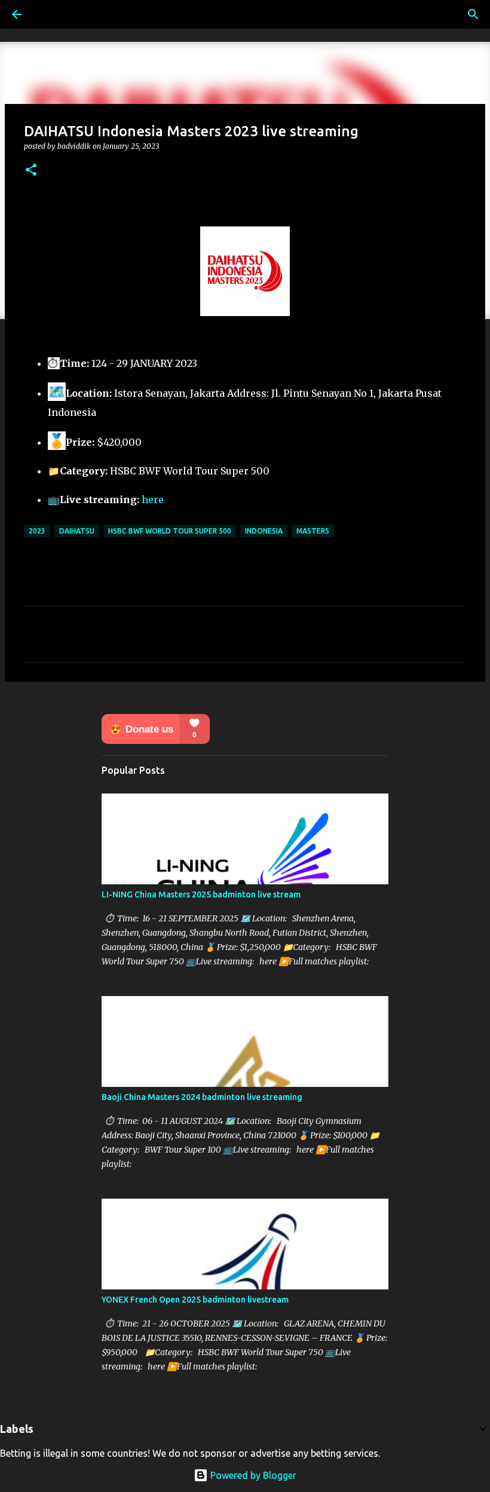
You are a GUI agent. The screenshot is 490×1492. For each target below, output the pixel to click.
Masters (312, 531)
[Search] (473, 14)
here (153, 499)
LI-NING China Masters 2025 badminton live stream (201, 894)
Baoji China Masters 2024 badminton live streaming (202, 1097)
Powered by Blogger (252, 1475)
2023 (37, 531)
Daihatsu (76, 531)
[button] (31, 171)
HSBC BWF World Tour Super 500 (169, 531)
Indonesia (264, 531)
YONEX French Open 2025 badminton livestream (195, 1299)
